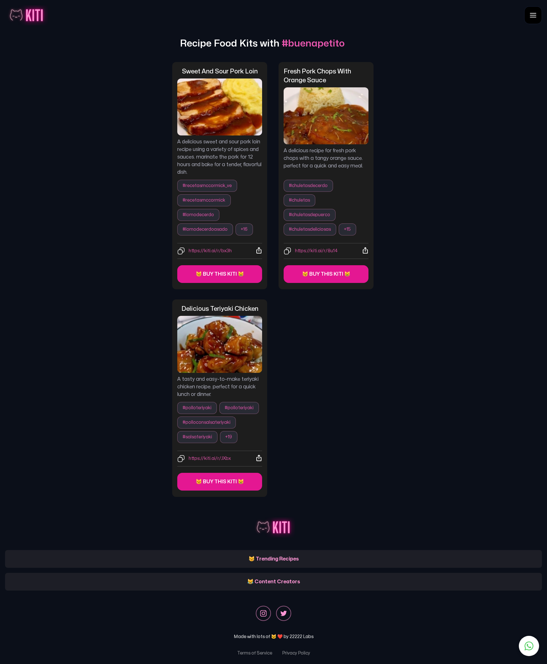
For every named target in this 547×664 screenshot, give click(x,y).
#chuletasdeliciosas (310, 229)
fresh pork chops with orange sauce (318, 75)
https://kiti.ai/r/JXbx (210, 458)
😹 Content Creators (273, 581)
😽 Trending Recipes (273, 558)
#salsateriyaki (197, 437)
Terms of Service (254, 653)
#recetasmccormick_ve (207, 186)
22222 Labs (301, 637)
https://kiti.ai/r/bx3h (210, 251)
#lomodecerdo (198, 215)
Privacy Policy (296, 653)
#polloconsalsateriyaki (206, 422)
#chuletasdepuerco (309, 215)
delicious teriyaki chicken (219, 309)
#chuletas (299, 200)
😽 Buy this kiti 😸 (220, 274)
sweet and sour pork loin (220, 71)
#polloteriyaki (197, 408)
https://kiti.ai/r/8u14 (316, 251)
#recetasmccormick (204, 200)
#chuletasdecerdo (308, 186)
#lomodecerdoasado (205, 229)
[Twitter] (283, 613)
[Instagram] (263, 613)
